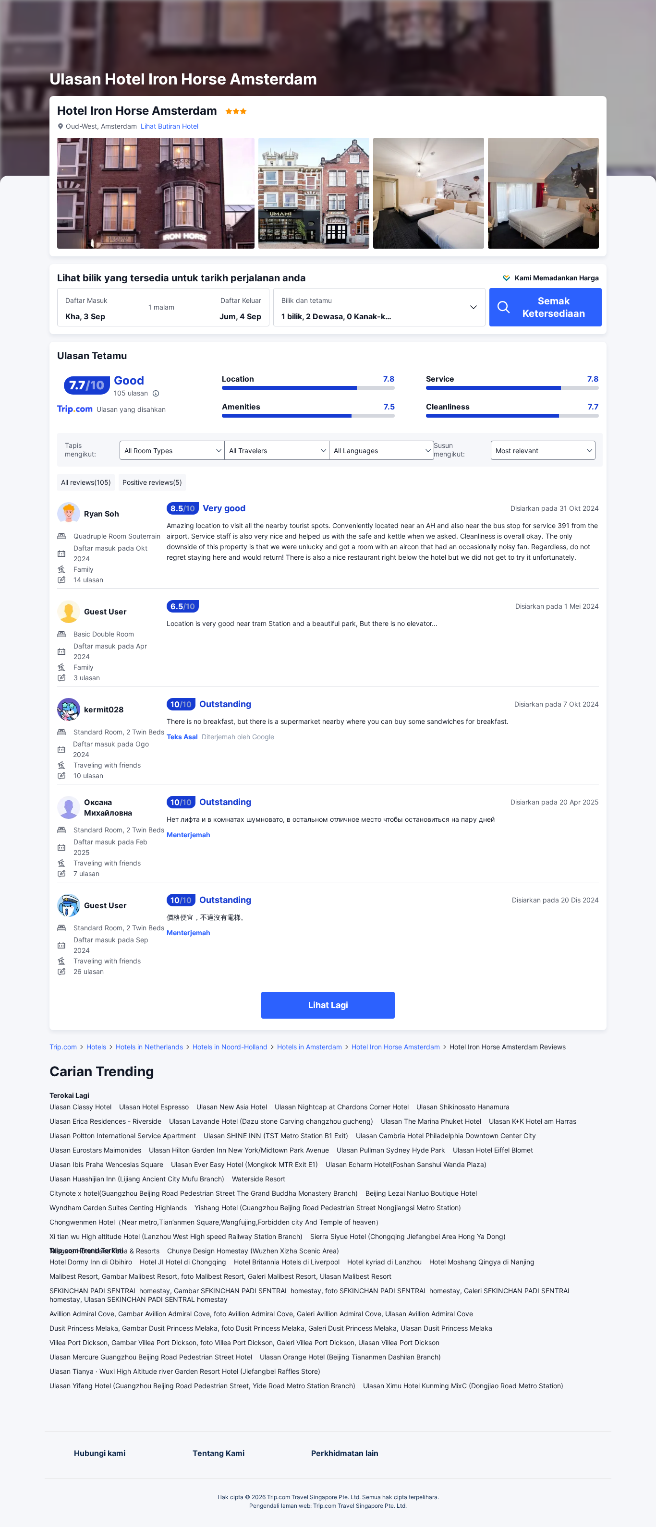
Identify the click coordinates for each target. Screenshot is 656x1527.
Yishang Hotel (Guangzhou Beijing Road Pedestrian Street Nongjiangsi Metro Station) (327, 1207)
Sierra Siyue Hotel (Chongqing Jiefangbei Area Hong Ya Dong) (408, 1236)
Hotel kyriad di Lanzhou (384, 1262)
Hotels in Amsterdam (309, 1047)
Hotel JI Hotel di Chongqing (183, 1262)
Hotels (96, 1047)
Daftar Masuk (86, 300)
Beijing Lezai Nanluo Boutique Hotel (421, 1193)
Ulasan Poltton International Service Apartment (122, 1135)
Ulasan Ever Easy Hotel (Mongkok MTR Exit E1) (244, 1164)
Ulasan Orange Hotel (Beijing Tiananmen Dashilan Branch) (350, 1357)
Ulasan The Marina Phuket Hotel (431, 1121)
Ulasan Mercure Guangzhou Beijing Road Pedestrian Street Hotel (150, 1357)
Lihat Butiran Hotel (169, 126)
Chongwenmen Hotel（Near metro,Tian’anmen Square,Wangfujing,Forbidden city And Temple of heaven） (215, 1222)
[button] (571, 16)
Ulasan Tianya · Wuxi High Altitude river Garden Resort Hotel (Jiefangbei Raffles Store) (184, 1371)
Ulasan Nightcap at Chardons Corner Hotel (342, 1107)
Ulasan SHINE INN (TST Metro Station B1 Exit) (276, 1135)
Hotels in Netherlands (149, 1047)
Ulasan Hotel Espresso (154, 1107)
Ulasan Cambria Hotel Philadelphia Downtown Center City (446, 1135)
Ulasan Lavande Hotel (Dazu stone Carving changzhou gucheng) (271, 1121)
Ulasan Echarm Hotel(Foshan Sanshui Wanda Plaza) (406, 1164)
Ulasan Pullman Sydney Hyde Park (391, 1150)
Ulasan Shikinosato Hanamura (463, 1107)
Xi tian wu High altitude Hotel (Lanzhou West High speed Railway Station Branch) (176, 1236)
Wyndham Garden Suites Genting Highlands (118, 1207)
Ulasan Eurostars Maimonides (95, 1150)
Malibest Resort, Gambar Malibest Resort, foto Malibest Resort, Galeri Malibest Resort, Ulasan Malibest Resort (220, 1276)
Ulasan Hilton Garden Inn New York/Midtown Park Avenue (239, 1150)
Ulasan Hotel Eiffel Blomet (493, 1150)
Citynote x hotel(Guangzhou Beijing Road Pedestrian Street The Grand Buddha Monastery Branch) (203, 1193)
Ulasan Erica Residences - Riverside (105, 1121)
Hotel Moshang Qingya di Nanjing (482, 1262)
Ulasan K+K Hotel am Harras (532, 1121)
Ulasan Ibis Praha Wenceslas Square (106, 1164)
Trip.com (63, 1047)
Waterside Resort (258, 1179)
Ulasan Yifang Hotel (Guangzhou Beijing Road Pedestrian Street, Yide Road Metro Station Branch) (202, 1386)
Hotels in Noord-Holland (230, 1047)
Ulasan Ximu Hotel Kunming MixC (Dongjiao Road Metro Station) (463, 1386)
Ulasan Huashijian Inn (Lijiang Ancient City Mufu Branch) (136, 1179)
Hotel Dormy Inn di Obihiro (90, 1262)
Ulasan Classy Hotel (80, 1107)
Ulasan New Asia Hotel (231, 1107)
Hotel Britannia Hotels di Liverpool (287, 1262)
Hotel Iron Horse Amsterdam (396, 1047)
